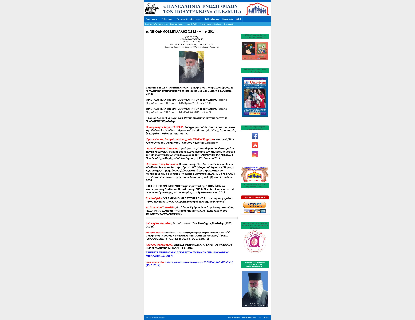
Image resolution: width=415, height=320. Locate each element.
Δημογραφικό (228, 24)
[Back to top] (410, 315)
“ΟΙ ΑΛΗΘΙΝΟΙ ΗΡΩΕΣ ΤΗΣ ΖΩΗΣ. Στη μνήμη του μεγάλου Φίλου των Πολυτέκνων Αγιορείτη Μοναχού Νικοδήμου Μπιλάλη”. (189, 200)
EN (260, 317)
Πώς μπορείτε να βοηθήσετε (189, 19)
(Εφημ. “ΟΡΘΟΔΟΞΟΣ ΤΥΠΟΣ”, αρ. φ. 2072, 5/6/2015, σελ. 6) (187, 237)
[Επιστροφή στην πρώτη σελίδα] (207, 9)
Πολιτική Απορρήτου (249, 317)
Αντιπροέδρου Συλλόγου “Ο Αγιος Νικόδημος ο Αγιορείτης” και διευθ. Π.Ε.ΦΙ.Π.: (186, 233)
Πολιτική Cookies (234, 317)
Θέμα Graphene (159, 317)
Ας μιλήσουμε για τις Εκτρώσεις (210, 24)
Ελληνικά (266, 317)
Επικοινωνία (227, 19)
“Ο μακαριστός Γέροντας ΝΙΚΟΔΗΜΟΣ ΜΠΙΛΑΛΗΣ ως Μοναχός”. (188, 234)
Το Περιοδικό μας (212, 19)
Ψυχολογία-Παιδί (191, 24)
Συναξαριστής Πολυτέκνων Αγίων (156, 24)
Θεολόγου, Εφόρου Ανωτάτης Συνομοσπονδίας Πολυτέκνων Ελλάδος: (190, 210)
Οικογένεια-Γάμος (176, 24)
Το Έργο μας (167, 19)
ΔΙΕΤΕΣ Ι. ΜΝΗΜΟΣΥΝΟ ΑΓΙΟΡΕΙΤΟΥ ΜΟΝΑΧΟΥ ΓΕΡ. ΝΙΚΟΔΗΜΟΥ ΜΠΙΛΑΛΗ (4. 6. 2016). (189, 246)
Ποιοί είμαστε (151, 19)
